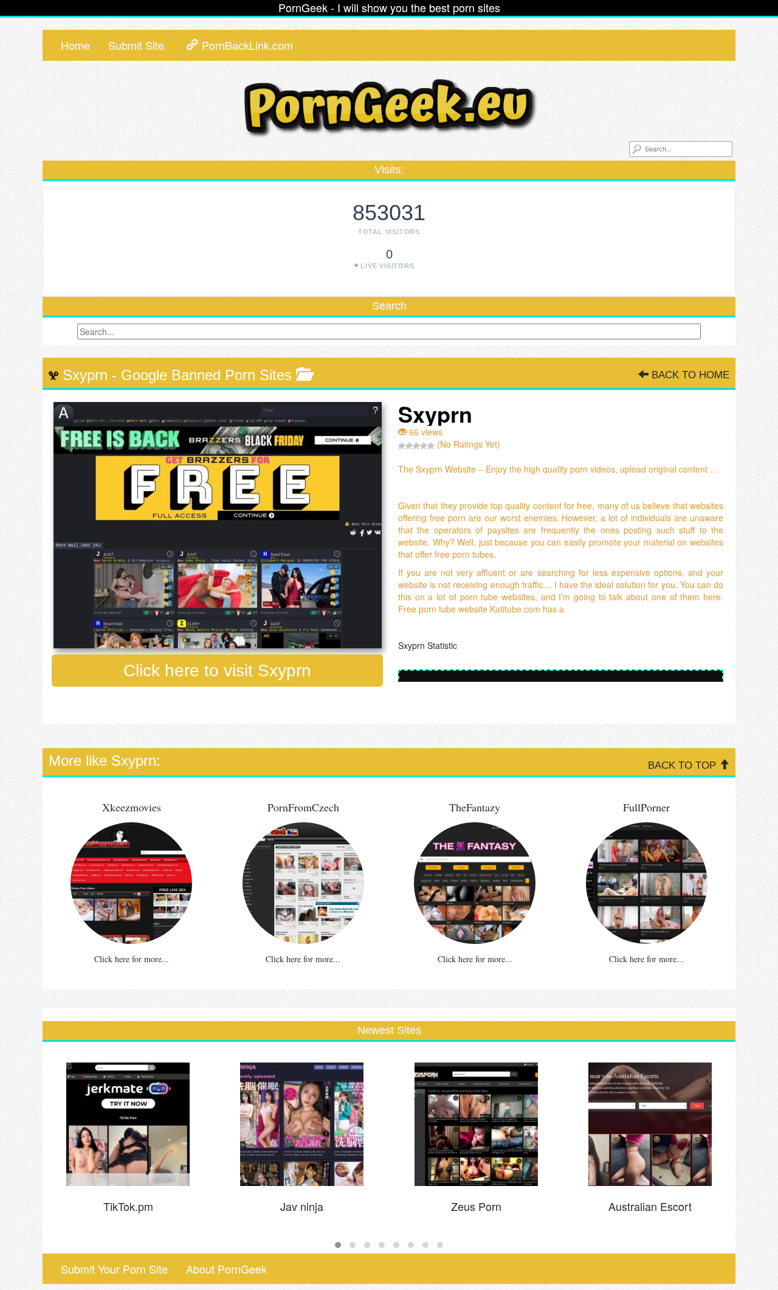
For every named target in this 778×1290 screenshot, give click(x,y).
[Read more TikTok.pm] (128, 1124)
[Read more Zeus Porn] (476, 1124)
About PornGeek (226, 1269)
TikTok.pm (128, 1206)
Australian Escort (650, 1206)
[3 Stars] (416, 445)
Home (75, 45)
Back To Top (683, 765)
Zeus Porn (476, 1206)
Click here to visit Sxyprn (217, 670)
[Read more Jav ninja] (302, 1124)
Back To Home (689, 375)
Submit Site (136, 45)
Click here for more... (131, 959)
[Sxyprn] (217, 525)
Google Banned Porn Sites (206, 375)
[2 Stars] (409, 445)
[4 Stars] (423, 445)
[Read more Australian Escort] (650, 1124)
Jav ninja (301, 1206)
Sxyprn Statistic (429, 645)
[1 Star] (401, 445)
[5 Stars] (431, 445)
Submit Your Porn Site (114, 1269)
